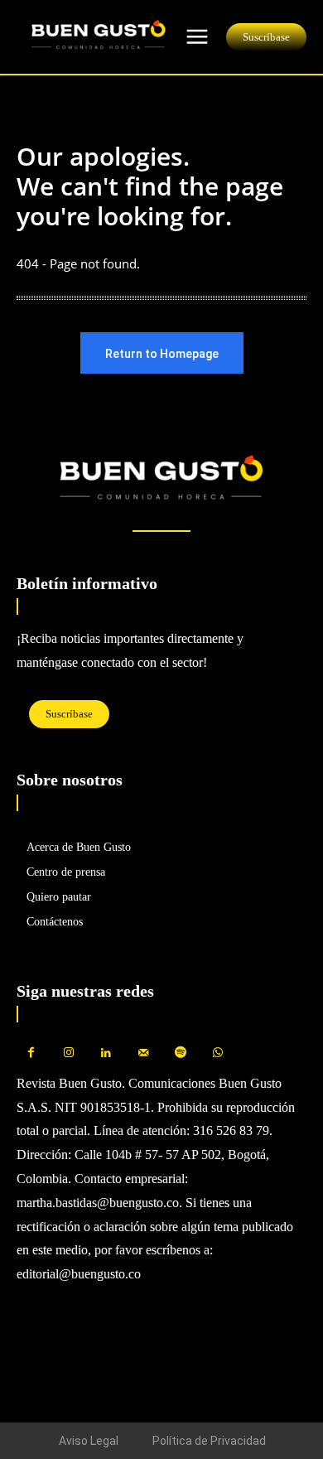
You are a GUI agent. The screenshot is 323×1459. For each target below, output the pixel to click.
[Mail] (142, 1053)
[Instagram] (68, 1053)
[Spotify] (180, 1053)
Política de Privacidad (209, 1440)
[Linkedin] (105, 1053)
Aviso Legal (88, 1440)
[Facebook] (31, 1053)
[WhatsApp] (217, 1053)
